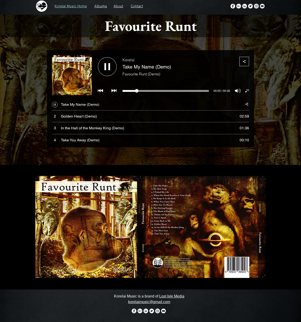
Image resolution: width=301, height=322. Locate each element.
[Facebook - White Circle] (232, 6)
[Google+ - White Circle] (238, 6)
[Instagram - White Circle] (256, 6)
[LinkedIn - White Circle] (244, 6)
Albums (100, 6)
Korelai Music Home (71, 6)
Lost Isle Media (171, 296)
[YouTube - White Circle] (262, 6)
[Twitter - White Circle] (250, 6)
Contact (137, 6)
